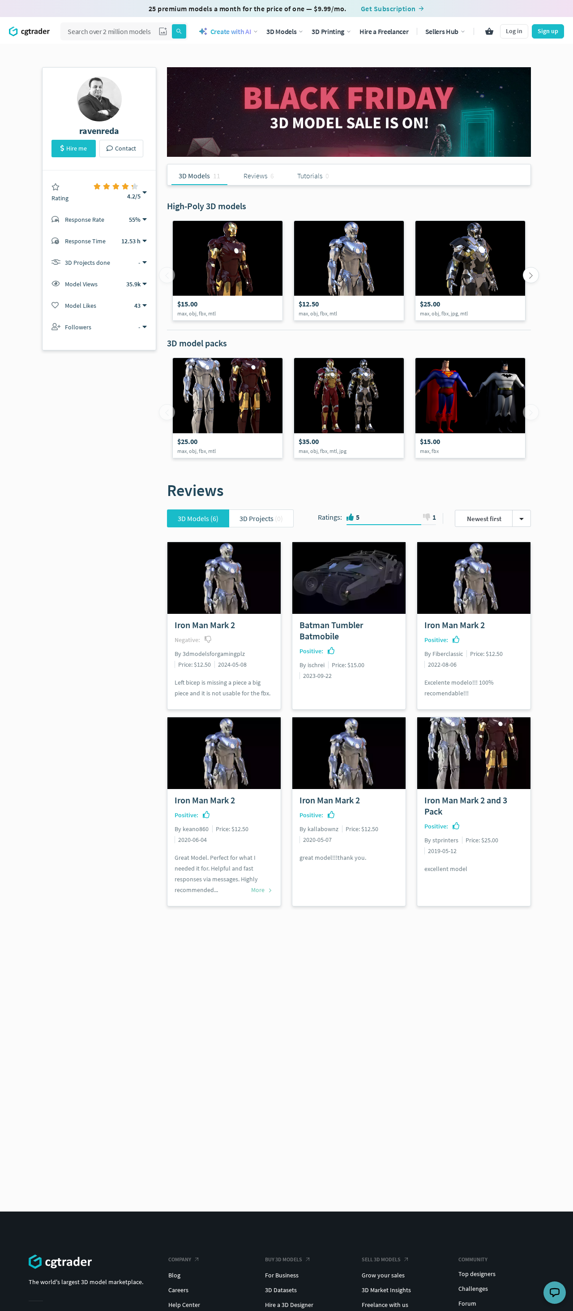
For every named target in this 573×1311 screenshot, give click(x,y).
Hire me (76, 148)
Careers (178, 1290)
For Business (282, 1275)
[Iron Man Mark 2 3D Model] (349, 270)
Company (179, 1259)
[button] (163, 31)
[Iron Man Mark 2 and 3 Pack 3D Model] (227, 407)
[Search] (179, 31)
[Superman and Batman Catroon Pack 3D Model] (470, 407)
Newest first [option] (484, 518)
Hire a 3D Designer (289, 1305)
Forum (467, 1303)
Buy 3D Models (283, 1259)
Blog (174, 1275)
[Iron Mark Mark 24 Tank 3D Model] (470, 270)
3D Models (198, 518)
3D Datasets (281, 1290)
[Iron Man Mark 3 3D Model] (227, 270)
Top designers (477, 1274)
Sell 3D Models (381, 1259)
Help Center (184, 1305)
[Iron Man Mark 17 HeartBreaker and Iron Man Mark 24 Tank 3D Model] (349, 407)
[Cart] (489, 31)
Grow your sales (383, 1275)
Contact (125, 148)
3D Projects (261, 518)
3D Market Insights (386, 1290)
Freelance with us (385, 1305)
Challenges (473, 1289)
